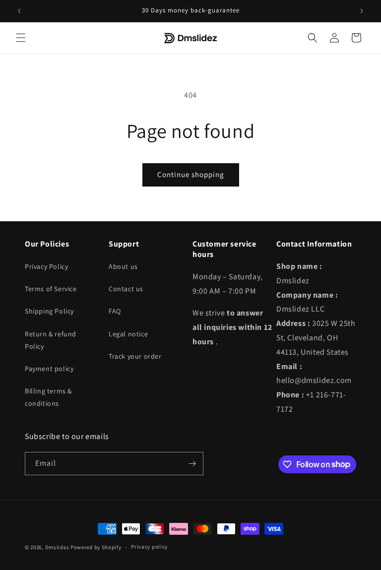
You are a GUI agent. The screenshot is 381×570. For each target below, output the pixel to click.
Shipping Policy (49, 311)
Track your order (135, 356)
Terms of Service (51, 288)
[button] (21, 38)
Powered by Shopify (96, 547)
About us (123, 266)
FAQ (115, 311)
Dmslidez (57, 547)
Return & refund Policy (50, 340)
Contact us (126, 288)
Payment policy (49, 368)
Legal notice (128, 333)
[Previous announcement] (19, 11)
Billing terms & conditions (48, 397)
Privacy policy (149, 546)
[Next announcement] (362, 11)
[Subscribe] (192, 463)
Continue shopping (190, 174)
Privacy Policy (46, 266)
